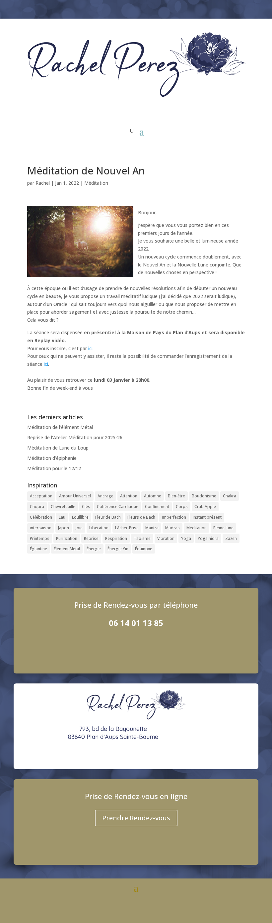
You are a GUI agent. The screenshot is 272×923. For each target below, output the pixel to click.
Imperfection (174, 517)
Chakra (229, 496)
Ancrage (105, 496)
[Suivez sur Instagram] (208, 8)
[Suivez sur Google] (243, 8)
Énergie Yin (117, 549)
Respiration (116, 538)
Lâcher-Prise (127, 528)
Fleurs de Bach (141, 517)
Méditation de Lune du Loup (58, 448)
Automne (152, 496)
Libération (98, 528)
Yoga (186, 538)
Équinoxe (143, 549)
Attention (128, 496)
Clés (86, 506)
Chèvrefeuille (63, 506)
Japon (63, 528)
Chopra (37, 506)
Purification (66, 538)
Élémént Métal (67, 549)
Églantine (38, 549)
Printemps (39, 538)
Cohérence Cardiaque (117, 506)
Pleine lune (223, 528)
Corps (182, 506)
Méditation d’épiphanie (52, 458)
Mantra (152, 528)
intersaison (40, 528)
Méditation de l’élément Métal (60, 427)
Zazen (231, 538)
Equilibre (80, 517)
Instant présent (207, 517)
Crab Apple (205, 506)
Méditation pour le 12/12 (54, 468)
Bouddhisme (204, 496)
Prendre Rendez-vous (136, 817)
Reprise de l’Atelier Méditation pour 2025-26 (74, 437)
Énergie (94, 549)
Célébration (41, 517)
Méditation (96, 183)
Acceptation (41, 496)
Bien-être (176, 496)
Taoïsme (142, 538)
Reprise (91, 538)
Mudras (172, 528)
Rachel (42, 183)
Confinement (157, 506)
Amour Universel (75, 496)
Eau (62, 517)
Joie (79, 528)
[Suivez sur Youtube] (226, 8)
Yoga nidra (208, 538)
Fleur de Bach (108, 517)
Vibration (165, 538)
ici (90, 348)
